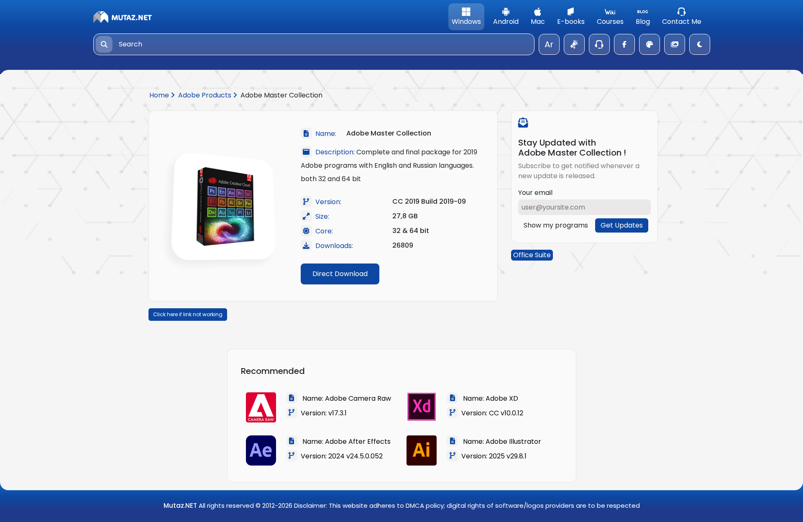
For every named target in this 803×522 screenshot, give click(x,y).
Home (160, 95)
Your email (535, 192)
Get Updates (622, 225)
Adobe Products (205, 95)
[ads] (574, 44)
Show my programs (556, 225)
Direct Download (340, 274)
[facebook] (624, 44)
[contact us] (599, 44)
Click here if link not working (187, 314)
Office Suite (532, 255)
